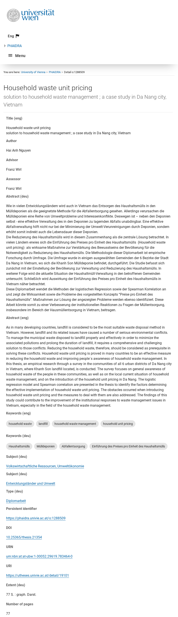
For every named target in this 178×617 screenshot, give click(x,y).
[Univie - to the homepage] (30, 28)
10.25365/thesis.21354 (24, 537)
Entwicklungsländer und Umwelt (30, 483)
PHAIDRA (14, 46)
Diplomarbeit (16, 501)
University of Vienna (33, 72)
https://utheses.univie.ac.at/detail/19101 (37, 575)
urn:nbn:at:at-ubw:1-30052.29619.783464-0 (39, 556)
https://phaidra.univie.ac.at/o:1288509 (36, 518)
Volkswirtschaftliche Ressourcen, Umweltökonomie (45, 466)
